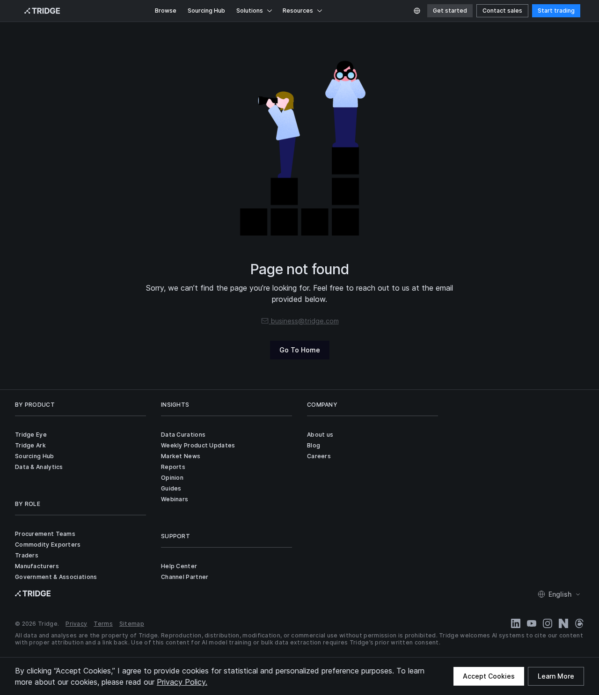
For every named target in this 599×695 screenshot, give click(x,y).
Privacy (76, 623)
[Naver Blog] (563, 623)
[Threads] (579, 623)
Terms (103, 623)
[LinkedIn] (515, 623)
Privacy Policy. (182, 682)
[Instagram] (547, 623)
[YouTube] (531, 623)
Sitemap (131, 623)
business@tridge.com (305, 321)
